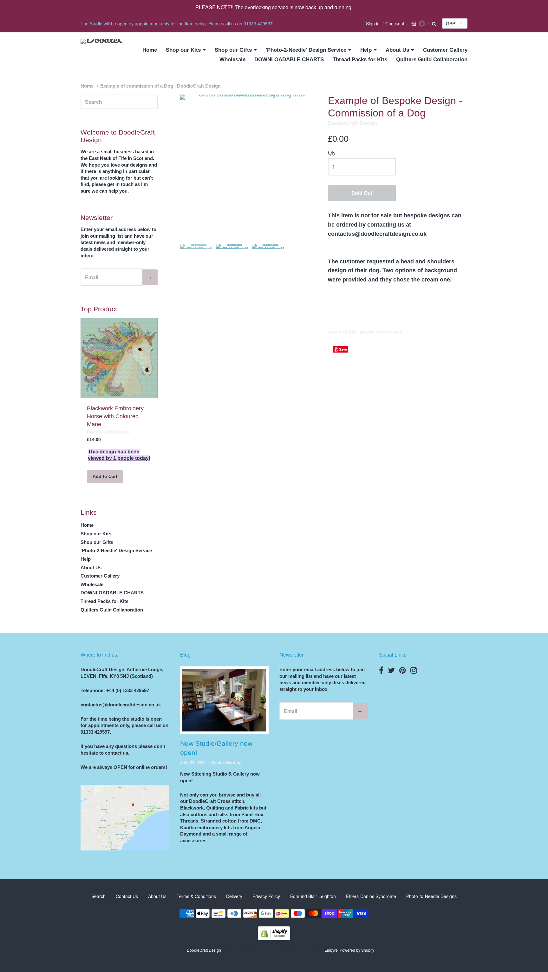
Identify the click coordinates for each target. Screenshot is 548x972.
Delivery (234, 896)
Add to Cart (105, 476)
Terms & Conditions (196, 896)
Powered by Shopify (357, 950)
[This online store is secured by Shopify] (274, 938)
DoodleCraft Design (352, 123)
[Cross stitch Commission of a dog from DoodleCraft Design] (196, 260)
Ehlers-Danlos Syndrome (371, 896)
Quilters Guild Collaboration (431, 59)
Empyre (331, 950)
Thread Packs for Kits (360, 59)
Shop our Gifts (233, 50)
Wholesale (232, 59)
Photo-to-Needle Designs (431, 896)
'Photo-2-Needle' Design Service (306, 50)
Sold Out (361, 193)
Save (343, 349)
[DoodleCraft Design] (101, 55)
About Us (397, 50)
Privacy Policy (266, 896)
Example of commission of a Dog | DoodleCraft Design (160, 86)
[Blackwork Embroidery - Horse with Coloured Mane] (119, 358)
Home (149, 50)
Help (366, 50)
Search (98, 896)
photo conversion (381, 331)
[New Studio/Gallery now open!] (224, 700)
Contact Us (127, 896)
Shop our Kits (183, 50)
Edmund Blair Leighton (313, 896)
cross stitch (342, 331)
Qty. (332, 152)
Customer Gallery (445, 50)
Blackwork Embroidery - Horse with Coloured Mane (117, 416)
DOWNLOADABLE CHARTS (289, 59)
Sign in (373, 23)
